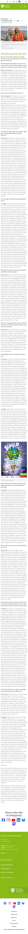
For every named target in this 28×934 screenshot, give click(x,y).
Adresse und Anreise (7, 877)
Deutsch (23, 1)
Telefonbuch (11, 1)
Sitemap (14, 926)
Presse (14, 920)
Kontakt (3, 853)
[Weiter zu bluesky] (23, 820)
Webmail (14, 1)
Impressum (14, 911)
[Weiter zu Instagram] (8, 820)
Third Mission (5, 19)
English (26, 1)
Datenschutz (14, 914)
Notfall (17, 1)
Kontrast (8, 1)
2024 (18, 21)
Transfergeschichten (7, 21)
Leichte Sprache (20, 1)
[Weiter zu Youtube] (13, 820)
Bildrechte (14, 917)
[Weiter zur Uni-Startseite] (7, 6)
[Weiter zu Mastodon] (14, 824)
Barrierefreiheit (14, 923)
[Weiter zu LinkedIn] (18, 820)
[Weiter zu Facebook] (3, 820)
